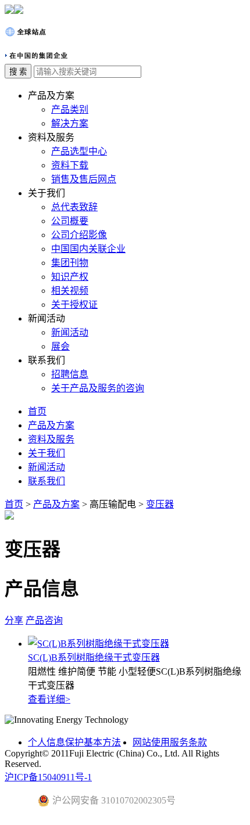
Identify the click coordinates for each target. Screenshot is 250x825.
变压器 (160, 504)
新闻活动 (69, 332)
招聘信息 (69, 374)
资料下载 (69, 165)
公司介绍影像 (79, 235)
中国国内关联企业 (88, 249)
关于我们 (46, 453)
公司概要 (69, 221)
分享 (14, 620)
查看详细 (49, 699)
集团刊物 (69, 263)
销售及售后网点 (83, 179)
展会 (60, 346)
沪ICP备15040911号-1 (48, 777)
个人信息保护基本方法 (74, 742)
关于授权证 (74, 304)
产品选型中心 (79, 151)
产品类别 (69, 109)
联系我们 (46, 481)
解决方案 (69, 123)
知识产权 (69, 277)
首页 (37, 411)
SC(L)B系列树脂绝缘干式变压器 (94, 657)
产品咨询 (44, 620)
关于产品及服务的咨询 (97, 388)
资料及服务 (51, 439)
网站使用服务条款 (170, 742)
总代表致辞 (74, 207)
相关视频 (69, 291)
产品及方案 (51, 425)
